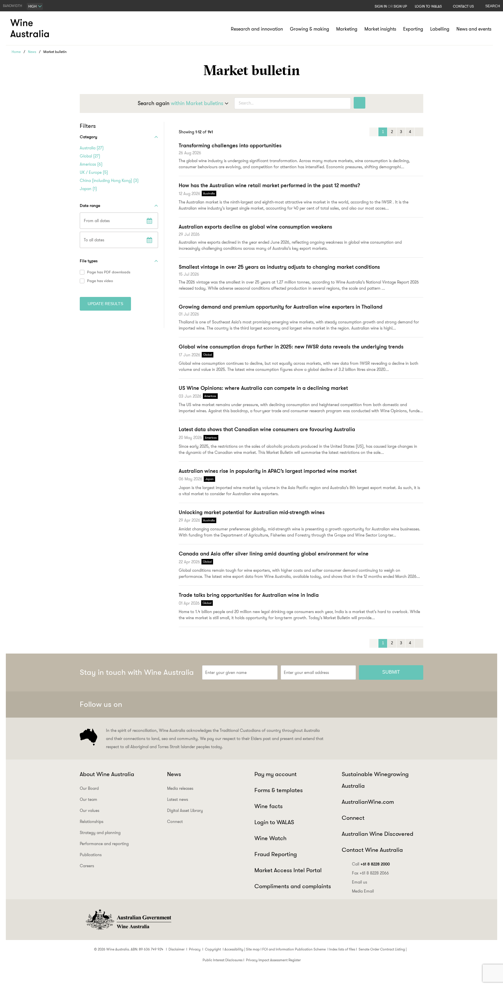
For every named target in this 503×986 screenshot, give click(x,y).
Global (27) (90, 156)
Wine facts (268, 806)
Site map (253, 949)
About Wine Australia (107, 774)
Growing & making (309, 29)
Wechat (373, 704)
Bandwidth (12, 5)
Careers (87, 866)
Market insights (380, 29)
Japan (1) (88, 189)
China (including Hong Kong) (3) (109, 180)
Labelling (439, 29)
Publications (91, 855)
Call (371, 864)
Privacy (195, 949)
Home (16, 51)
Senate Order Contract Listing (382, 949)
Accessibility (233, 949)
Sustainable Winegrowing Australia (375, 780)
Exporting (413, 29)
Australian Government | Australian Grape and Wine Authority (128, 919)
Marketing (346, 29)
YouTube (416, 704)
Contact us (463, 6)
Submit (391, 672)
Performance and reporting (104, 844)
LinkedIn (402, 704)
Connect (175, 821)
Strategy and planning (100, 832)
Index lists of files (342, 949)
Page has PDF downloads (108, 272)
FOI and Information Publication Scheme (294, 949)
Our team (88, 799)
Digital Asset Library (185, 810)
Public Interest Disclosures (222, 959)
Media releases (180, 788)
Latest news (177, 799)
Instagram (388, 704)
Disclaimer (177, 949)
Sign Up (400, 6)
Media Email (363, 891)
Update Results (105, 303)
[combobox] (35, 6)
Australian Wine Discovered (377, 834)
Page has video (100, 281)
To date (149, 240)
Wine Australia (30, 28)
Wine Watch (270, 838)
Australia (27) (92, 148)
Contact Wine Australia (372, 850)
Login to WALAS (428, 6)
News (32, 51)
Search (492, 6)
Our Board (89, 788)
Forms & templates (278, 790)
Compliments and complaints (292, 886)
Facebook (359, 704)
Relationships (91, 821)
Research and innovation (257, 29)
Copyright (213, 949)
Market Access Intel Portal (288, 870)
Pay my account (275, 774)
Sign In (381, 6)
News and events (473, 29)
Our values (89, 810)
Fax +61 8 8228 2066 (370, 873)
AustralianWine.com (368, 802)
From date (149, 220)
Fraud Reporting (275, 854)
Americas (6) (91, 164)
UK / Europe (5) (94, 172)
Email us (359, 882)
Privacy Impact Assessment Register (273, 959)
